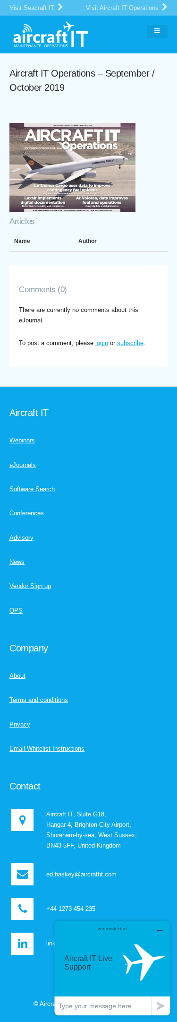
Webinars (22, 440)
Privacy (19, 724)
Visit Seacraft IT (32, 7)
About (17, 675)
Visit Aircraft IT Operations (123, 7)
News (17, 561)
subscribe (130, 342)
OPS (16, 610)
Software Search (32, 489)
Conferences (26, 513)
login (101, 342)
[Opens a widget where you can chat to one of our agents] (112, 968)
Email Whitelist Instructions (46, 748)
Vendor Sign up (30, 585)
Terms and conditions (38, 699)
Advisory (21, 537)
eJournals (22, 464)
